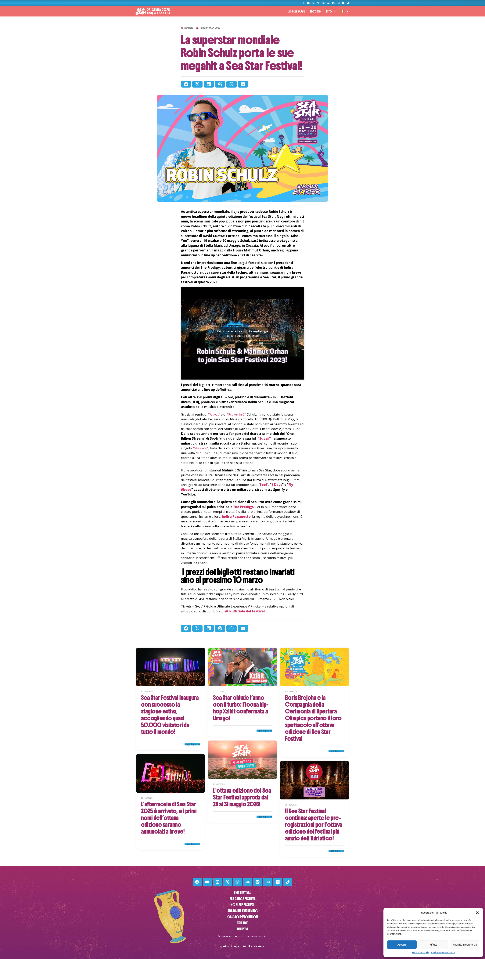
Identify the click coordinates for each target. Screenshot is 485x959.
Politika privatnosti (254, 946)
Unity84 (242, 929)
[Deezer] (338, 3)
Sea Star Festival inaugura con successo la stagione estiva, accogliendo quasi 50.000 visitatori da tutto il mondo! (170, 714)
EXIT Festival (242, 893)
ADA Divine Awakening (243, 911)
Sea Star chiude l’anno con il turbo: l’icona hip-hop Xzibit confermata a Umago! (240, 708)
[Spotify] (333, 3)
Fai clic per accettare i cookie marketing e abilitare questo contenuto (242, 333)
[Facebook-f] (303, 3)
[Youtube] (308, 3)
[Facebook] (197, 882)
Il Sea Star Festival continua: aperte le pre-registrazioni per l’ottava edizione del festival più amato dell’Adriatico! (313, 824)
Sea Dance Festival (243, 899)
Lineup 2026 (296, 11)
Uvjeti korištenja (229, 946)
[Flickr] (343, 3)
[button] (477, 913)
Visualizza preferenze (464, 944)
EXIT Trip (242, 923)
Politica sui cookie (420, 952)
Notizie (315, 11)
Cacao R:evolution (242, 917)
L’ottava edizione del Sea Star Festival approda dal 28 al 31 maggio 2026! (242, 797)
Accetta (402, 944)
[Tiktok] (348, 3)
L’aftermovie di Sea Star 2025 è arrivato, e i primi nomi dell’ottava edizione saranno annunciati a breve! (169, 818)
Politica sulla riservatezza (443, 952)
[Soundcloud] (328, 3)
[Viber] (323, 3)
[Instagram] (313, 3)
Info (329, 11)
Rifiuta (433, 944)
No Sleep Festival (243, 905)
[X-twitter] (318, 3)
